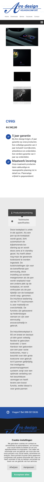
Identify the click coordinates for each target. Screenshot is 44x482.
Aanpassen (28, 467)
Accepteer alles (21, 474)
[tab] (22, 212)
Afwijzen (14, 467)
